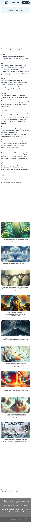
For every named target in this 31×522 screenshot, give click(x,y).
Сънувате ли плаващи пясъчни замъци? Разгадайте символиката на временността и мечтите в (15, 416)
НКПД (2, 491)
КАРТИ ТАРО (13, 519)
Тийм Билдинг (5, 489)
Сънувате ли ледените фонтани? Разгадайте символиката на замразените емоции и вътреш (15, 264)
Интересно (11, 518)
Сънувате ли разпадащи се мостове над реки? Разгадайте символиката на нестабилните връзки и (15, 289)
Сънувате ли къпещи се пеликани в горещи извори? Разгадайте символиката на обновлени (16, 440)
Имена (21, 518)
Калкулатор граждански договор (19, 489)
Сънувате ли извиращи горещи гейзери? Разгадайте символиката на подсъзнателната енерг (15, 390)
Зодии (17, 518)
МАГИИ (25, 518)
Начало (5, 518)
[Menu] (2, 2)
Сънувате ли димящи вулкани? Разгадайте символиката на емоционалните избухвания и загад (15, 339)
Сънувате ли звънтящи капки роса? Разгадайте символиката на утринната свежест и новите (15, 240)
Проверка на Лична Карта (12, 491)
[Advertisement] (15, 30)
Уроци (19, 519)
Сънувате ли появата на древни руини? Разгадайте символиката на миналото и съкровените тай (15, 314)
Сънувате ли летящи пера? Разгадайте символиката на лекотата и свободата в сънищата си (15, 365)
